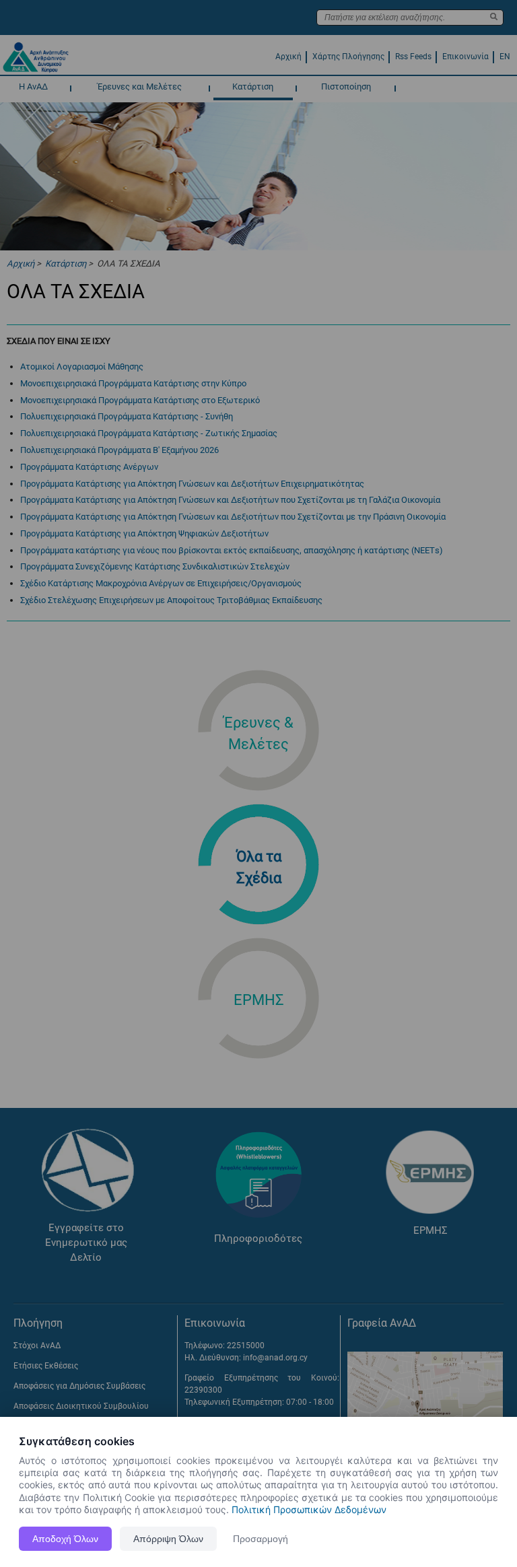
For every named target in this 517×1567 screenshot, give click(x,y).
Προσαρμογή (260, 1538)
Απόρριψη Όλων (168, 1538)
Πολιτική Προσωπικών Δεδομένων (309, 1509)
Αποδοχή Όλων (65, 1538)
